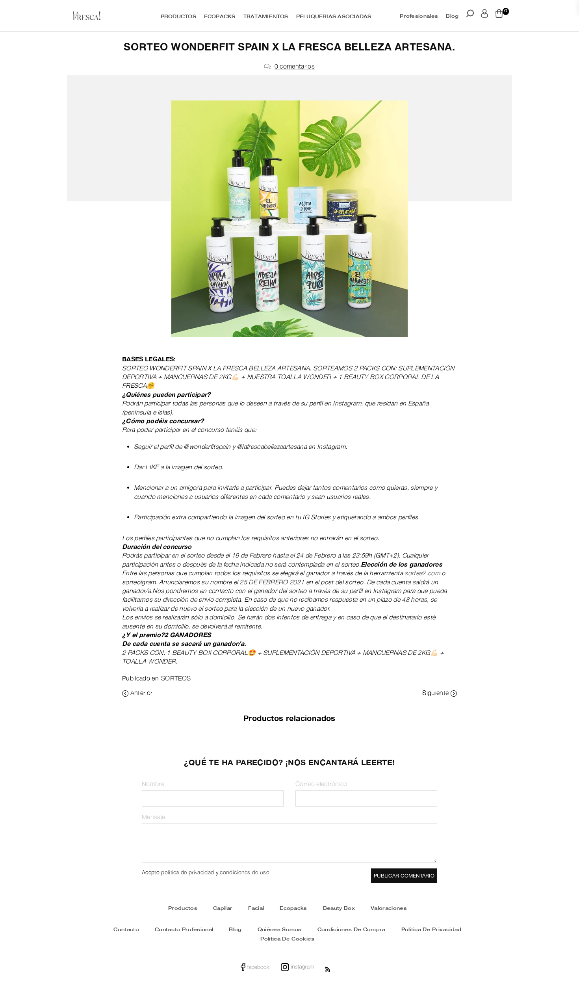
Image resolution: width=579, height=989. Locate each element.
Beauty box (339, 908)
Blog (452, 16)
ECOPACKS (220, 17)
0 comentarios (295, 66)
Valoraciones (389, 908)
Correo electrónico (321, 783)
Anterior (141, 692)
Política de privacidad (431, 930)
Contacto (126, 930)
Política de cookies (287, 939)
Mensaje (153, 816)
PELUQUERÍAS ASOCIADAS (333, 17)
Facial (256, 908)
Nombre (153, 783)
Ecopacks (293, 908)
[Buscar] (470, 15)
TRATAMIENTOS (265, 17)
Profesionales (419, 16)
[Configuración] (484, 15)
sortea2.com (422, 572)
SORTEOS (176, 678)
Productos (182, 908)
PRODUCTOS (178, 17)
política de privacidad (187, 872)
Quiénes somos (280, 930)
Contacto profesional (184, 930)
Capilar (222, 908)
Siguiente (435, 692)
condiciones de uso (244, 872)
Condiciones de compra (351, 930)
